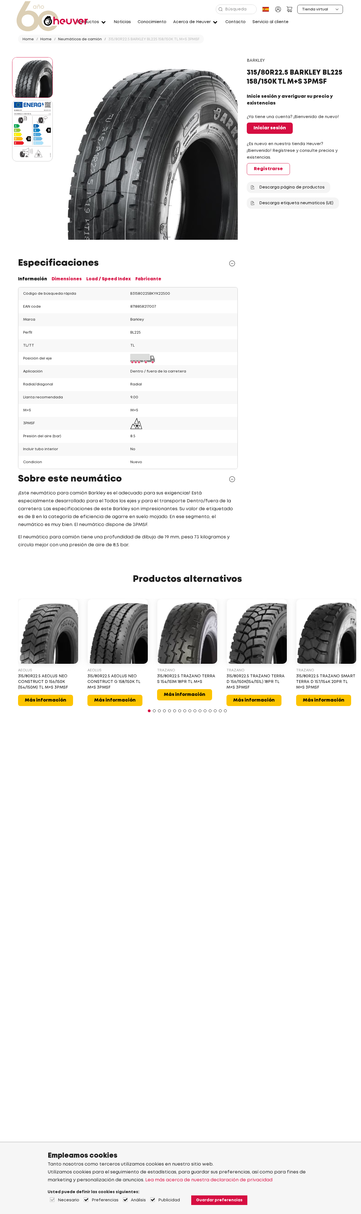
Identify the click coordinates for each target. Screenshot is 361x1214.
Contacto (235, 22)
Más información (45, 700)
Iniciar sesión (270, 128)
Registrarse (268, 169)
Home (28, 39)
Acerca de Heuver (192, 22)
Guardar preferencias (219, 1200)
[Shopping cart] (289, 9)
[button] (149, 710)
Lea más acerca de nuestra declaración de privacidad (208, 1180)
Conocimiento (152, 22)
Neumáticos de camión (80, 39)
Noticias (122, 22)
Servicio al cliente (270, 22)
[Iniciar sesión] (278, 9)
